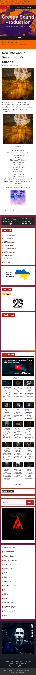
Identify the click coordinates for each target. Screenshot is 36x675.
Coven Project (9, 552)
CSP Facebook (9, 242)
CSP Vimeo (8, 259)
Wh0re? (7, 615)
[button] (20, 378)
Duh (5, 573)
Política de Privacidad (22, 670)
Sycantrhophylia (10, 607)
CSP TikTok (8, 255)
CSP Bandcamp (9, 235)
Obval (6, 594)
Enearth (7, 577)
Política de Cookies (17, 673)
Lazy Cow (7, 581)
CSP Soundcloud (10, 252)
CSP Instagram (9, 245)
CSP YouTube (9, 262)
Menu (19, 38)
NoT (5, 590)
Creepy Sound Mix (10, 560)
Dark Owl (7, 564)
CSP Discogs (8, 239)
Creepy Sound (9, 556)
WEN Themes (23, 666)
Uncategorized (9, 611)
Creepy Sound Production (18, 19)
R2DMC (7, 598)
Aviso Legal (8, 670)
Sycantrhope (11, 210)
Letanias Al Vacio (10, 585)
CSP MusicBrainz (10, 249)
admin (18, 65)
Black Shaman (9, 547)
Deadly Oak (8, 568)
